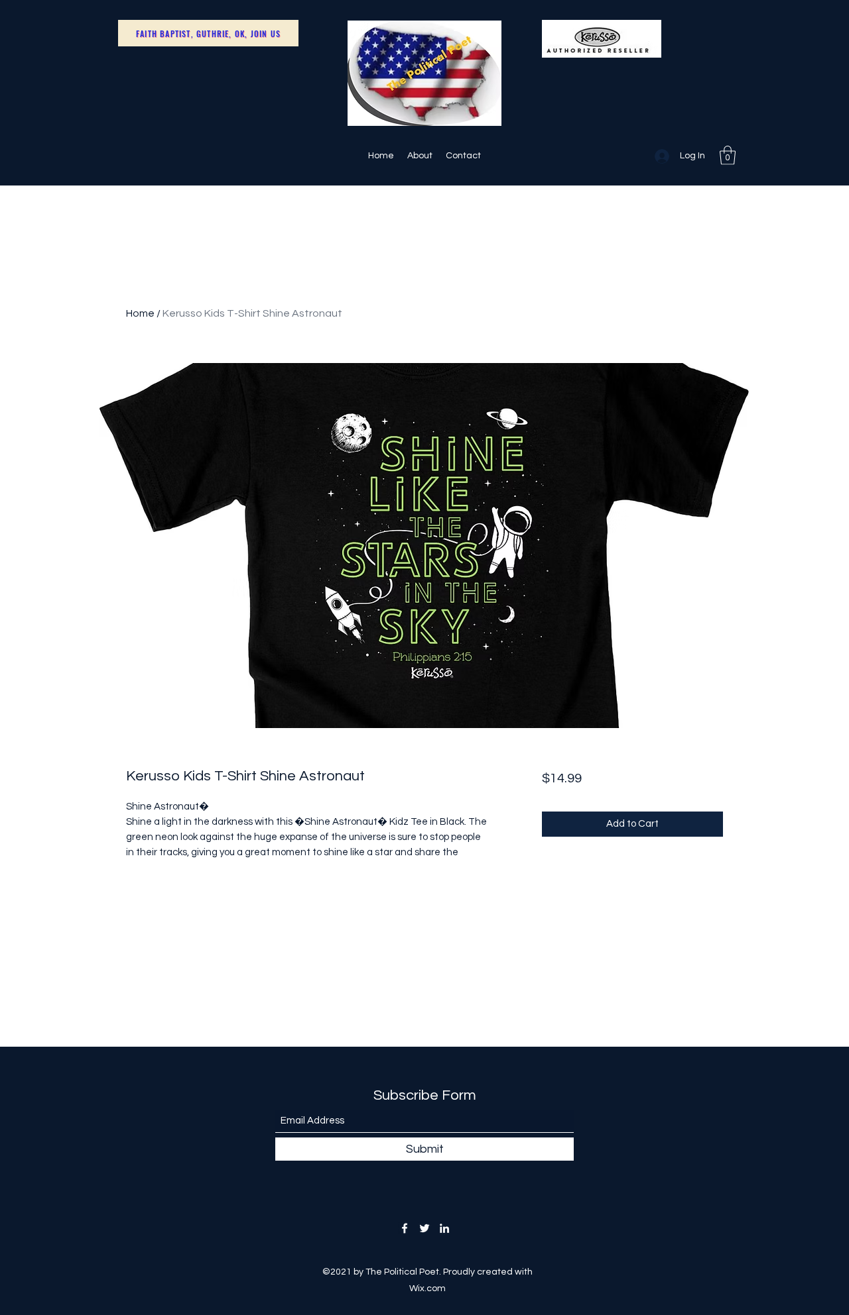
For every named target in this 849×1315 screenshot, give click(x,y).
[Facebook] (404, 1228)
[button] (728, 155)
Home (140, 313)
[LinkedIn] (444, 1228)
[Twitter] (424, 1228)
